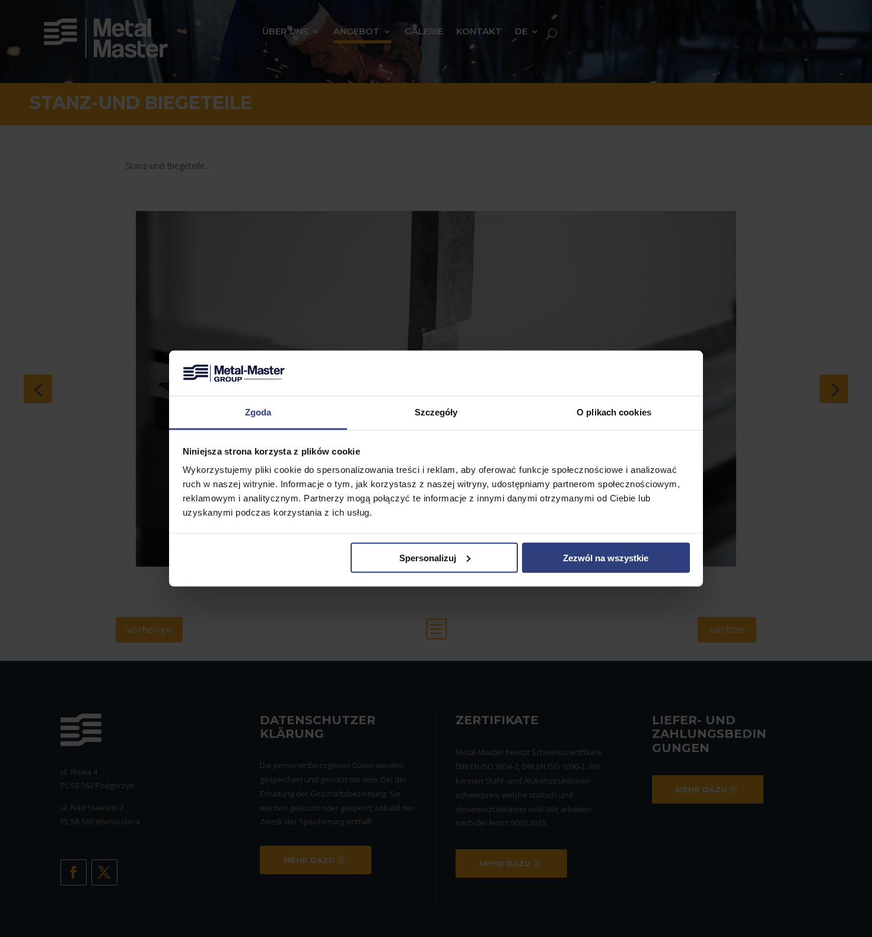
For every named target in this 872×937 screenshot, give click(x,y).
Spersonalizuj (427, 557)
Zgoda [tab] (258, 412)
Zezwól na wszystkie (605, 557)
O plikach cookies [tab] (614, 412)
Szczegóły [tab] (436, 412)
